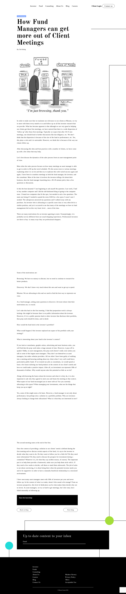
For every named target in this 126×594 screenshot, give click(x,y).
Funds (35, 569)
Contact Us (36, 582)
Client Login (97, 6)
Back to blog (24, 510)
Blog (67, 6)
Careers (75, 6)
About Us (59, 6)
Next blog (70, 510)
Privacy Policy (70, 577)
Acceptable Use (70, 582)
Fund (41, 6)
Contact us (108, 6)
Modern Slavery (70, 574)
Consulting (49, 6)
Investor (33, 6)
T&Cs (67, 580)
